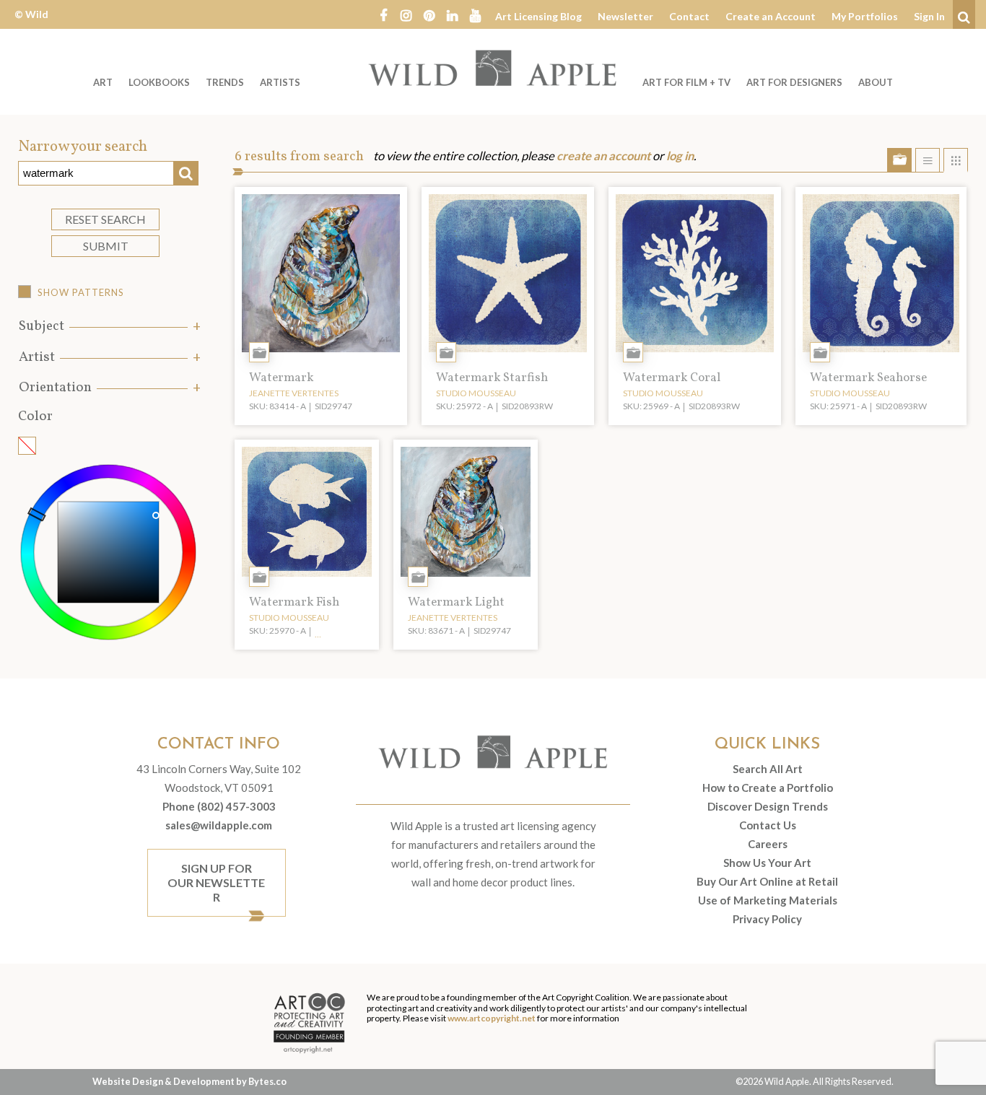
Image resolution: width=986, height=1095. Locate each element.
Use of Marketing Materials (767, 900)
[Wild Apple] (493, 68)
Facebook (383, 14)
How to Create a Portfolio (767, 787)
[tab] (108, 326)
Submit (105, 246)
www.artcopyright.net (492, 1018)
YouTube (476, 14)
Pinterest (429, 14)
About (875, 82)
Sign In (929, 16)
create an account (603, 156)
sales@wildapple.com (218, 825)
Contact (689, 16)
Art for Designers (794, 82)
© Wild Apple (31, 25)
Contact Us (767, 825)
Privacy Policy (767, 918)
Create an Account (770, 16)
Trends (225, 82)
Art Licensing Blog (538, 16)
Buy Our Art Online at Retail (767, 881)
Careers (768, 843)
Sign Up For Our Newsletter (216, 882)
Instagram (406, 14)
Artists (280, 82)
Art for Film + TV (686, 82)
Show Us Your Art (767, 862)
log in (680, 156)
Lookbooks (159, 82)
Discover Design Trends (767, 806)
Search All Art (768, 768)
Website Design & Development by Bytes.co (189, 1081)
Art (103, 82)
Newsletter (625, 16)
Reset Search (105, 219)
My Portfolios (865, 16)
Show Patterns (81, 292)
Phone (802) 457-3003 (219, 806)
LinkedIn (452, 14)
